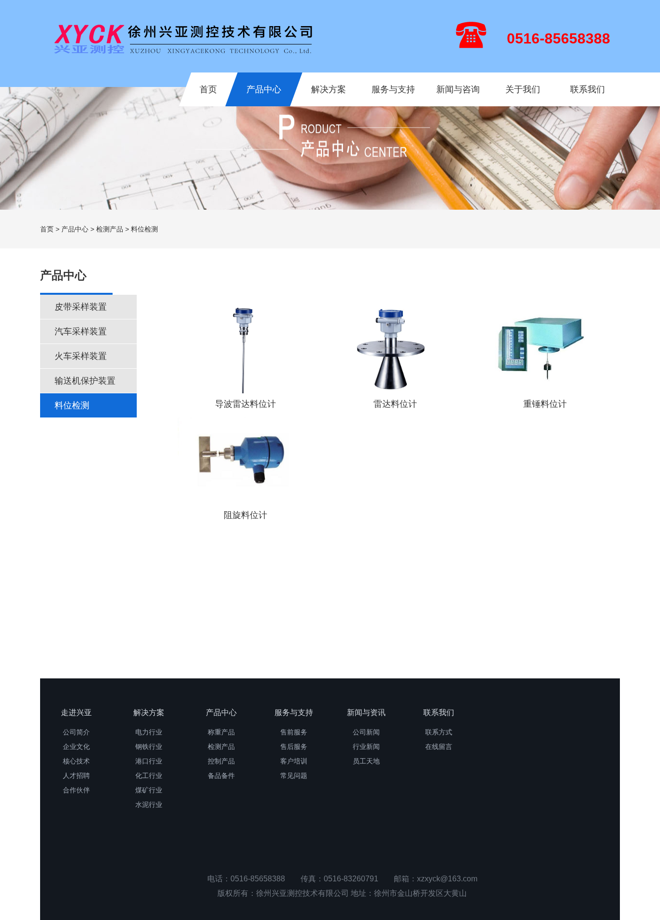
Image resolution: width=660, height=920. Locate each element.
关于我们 (522, 89)
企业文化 (76, 746)
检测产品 (109, 229)
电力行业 (148, 732)
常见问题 (293, 775)
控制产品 (221, 761)
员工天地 (366, 761)
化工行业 (148, 775)
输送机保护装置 (85, 381)
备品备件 (221, 775)
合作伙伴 (76, 790)
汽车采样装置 (81, 331)
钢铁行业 (148, 746)
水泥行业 (148, 804)
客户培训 (293, 761)
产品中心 (263, 89)
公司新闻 (366, 732)
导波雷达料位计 (245, 404)
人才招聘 (76, 775)
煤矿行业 (148, 790)
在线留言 (438, 746)
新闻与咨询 (458, 89)
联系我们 (587, 89)
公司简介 (76, 732)
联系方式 (438, 732)
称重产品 (221, 732)
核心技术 (76, 761)
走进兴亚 (76, 712)
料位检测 (72, 405)
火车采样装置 (81, 356)
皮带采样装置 (81, 307)
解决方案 (328, 89)
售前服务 (293, 732)
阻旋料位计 (245, 515)
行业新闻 (366, 746)
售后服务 (293, 746)
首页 (208, 89)
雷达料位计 (395, 404)
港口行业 (148, 761)
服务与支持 (393, 89)
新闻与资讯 (366, 712)
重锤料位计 (545, 404)
